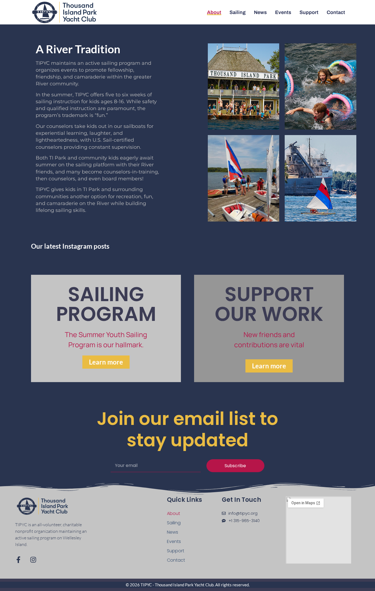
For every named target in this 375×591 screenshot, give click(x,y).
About (214, 12)
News (260, 12)
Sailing (238, 12)
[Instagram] (33, 559)
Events (283, 12)
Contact (336, 12)
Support (309, 12)
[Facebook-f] (18, 559)
